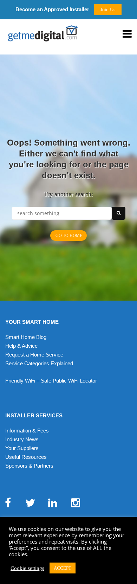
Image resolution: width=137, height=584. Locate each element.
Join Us (107, 9)
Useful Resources (26, 457)
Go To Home (69, 235)
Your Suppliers (22, 448)
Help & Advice (21, 346)
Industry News (22, 439)
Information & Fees (27, 431)
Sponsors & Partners (29, 466)
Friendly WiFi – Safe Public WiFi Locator (51, 381)
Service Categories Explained (39, 363)
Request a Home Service (34, 355)
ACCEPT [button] (62, 568)
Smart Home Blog (25, 337)
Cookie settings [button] (27, 568)
